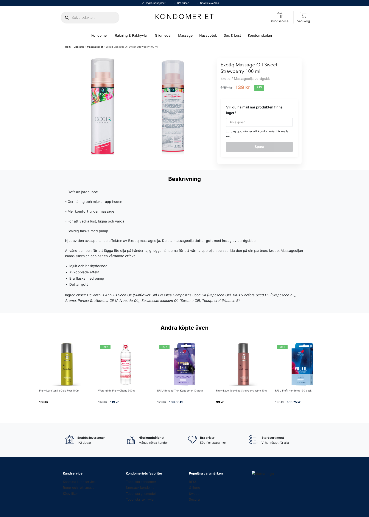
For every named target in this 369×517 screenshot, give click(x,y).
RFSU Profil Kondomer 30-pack (293, 391)
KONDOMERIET (184, 17)
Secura (194, 499)
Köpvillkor (70, 494)
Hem (68, 46)
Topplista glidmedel (141, 494)
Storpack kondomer (141, 488)
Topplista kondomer (141, 482)
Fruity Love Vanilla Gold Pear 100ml (59, 391)
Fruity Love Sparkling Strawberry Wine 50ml (242, 391)
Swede (194, 494)
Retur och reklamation (80, 488)
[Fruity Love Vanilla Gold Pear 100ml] (66, 364)
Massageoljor (95, 46)
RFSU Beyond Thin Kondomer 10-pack (180, 391)
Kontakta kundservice (79, 482)
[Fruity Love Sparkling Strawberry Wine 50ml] (243, 364)
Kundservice (279, 21)
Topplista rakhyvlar (140, 499)
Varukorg (303, 21)
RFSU (193, 482)
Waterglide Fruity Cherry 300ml (116, 391)
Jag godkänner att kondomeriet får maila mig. (257, 133)
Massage (78, 46)
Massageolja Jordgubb (252, 79)
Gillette (194, 488)
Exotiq (225, 79)
